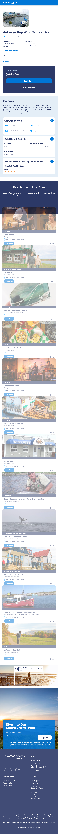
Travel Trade (7, 786)
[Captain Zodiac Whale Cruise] (29, 520)
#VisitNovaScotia (37, 669)
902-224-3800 (30, 43)
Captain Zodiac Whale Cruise (15, 536)
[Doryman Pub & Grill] (29, 369)
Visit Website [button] (29, 87)
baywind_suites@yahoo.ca (33, 45)
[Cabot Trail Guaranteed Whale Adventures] (29, 596)
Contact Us (35, 770)
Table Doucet (9, 234)
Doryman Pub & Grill (12, 385)
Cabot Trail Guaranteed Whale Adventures (20, 612)
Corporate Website (10, 780)
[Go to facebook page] (4, 56)
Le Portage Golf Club (12, 650)
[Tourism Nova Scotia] (10, 2)
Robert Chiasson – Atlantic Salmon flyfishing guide (24, 499)
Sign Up (45, 737)
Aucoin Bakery (9, 461)
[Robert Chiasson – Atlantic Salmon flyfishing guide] (29, 483)
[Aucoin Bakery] (29, 445)
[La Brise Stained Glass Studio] (29, 294)
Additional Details (15, 139)
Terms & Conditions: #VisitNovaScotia (38, 767)
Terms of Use (36, 763)
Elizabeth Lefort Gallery (13, 574)
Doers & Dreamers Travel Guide (37, 788)
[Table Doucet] (29, 218)
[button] (52, 3)
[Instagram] (16, 670)
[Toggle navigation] (54, 2)
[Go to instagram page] (4, 769)
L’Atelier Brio (9, 272)
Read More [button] (9, 243)
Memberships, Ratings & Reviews (23, 161)
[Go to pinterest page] (19, 769)
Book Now (28, 80)
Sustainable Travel (35, 793)
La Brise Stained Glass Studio (15, 310)
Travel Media (7, 783)
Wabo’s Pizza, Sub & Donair (14, 423)
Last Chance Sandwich (12, 348)
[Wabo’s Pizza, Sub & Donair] (29, 407)
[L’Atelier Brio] (29, 256)
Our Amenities (13, 121)
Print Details (6, 61)
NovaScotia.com (23, 827)
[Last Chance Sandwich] (29, 332)
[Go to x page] (11, 769)
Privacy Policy (36, 760)
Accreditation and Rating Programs (36, 782)
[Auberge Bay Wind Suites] (16, 18)
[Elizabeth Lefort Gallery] (29, 558)
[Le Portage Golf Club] (29, 634)
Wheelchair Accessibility (35, 798)
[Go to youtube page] (15, 769)
